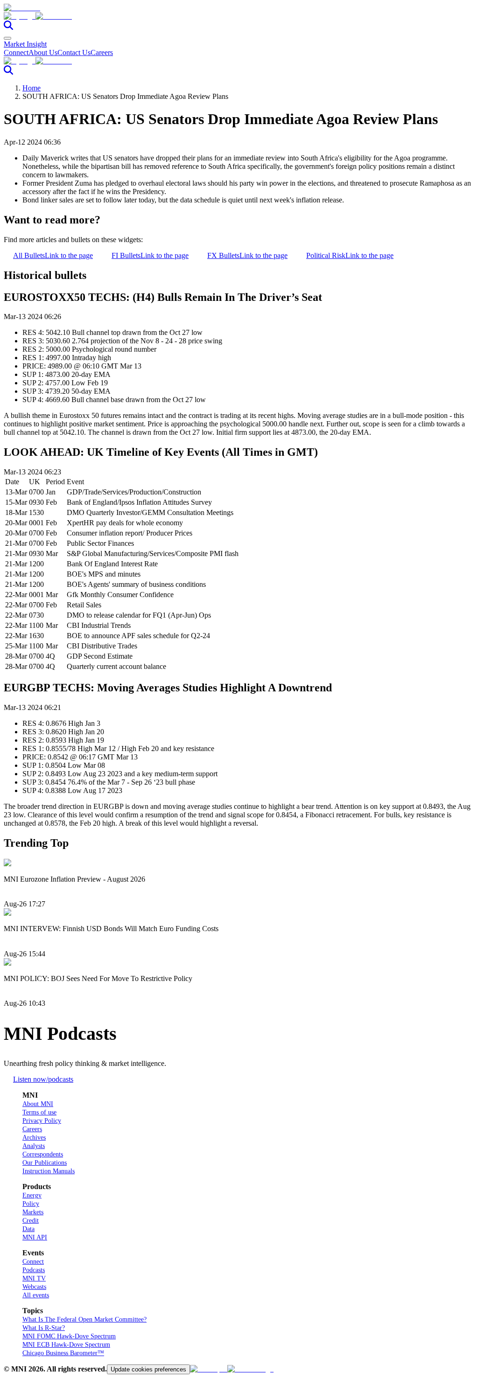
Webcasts (34, 1286)
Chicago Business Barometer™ (63, 1353)
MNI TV (34, 1278)
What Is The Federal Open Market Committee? (84, 1319)
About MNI (37, 1103)
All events (35, 1295)
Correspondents (42, 1154)
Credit (30, 1220)
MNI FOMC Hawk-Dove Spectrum (69, 1336)
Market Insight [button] (25, 44)
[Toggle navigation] (7, 38)
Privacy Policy (41, 1120)
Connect (16, 52)
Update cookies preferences (148, 1369)
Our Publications (44, 1162)
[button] (239, 16)
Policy (30, 1203)
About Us (42, 52)
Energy (32, 1195)
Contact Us (74, 52)
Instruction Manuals (48, 1171)
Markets (32, 1212)
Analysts (33, 1145)
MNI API (34, 1237)
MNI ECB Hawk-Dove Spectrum (66, 1344)
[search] (8, 27)
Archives (34, 1137)
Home (31, 88)
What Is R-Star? (43, 1327)
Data (28, 1228)
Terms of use (39, 1112)
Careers (102, 52)
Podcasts (33, 1270)
